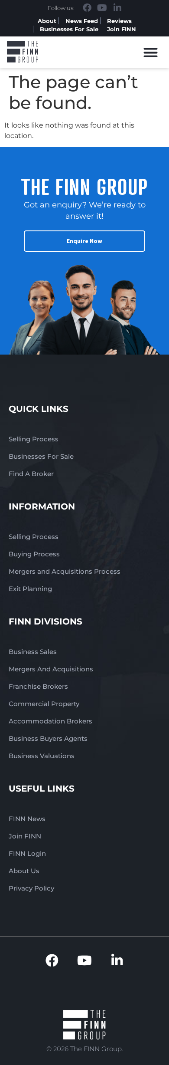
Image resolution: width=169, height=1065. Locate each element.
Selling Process (33, 439)
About (47, 20)
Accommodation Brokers (50, 721)
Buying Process (34, 554)
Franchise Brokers (38, 686)
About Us (24, 871)
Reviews (119, 20)
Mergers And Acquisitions (51, 669)
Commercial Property (44, 704)
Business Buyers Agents (48, 738)
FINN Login (27, 853)
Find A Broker (31, 474)
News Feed (81, 20)
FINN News (27, 819)
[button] (151, 52)
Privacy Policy (31, 888)
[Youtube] (102, 7)
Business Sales (33, 652)
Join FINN (121, 29)
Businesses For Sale (69, 29)
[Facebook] (87, 7)
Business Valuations (42, 756)
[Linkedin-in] (117, 7)
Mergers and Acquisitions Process (64, 571)
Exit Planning (30, 589)
